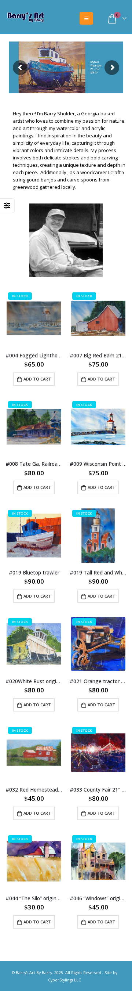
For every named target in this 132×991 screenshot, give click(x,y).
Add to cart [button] (37, 379)
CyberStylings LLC (64, 980)
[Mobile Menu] (86, 18)
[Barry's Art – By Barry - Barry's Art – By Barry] (26, 17)
